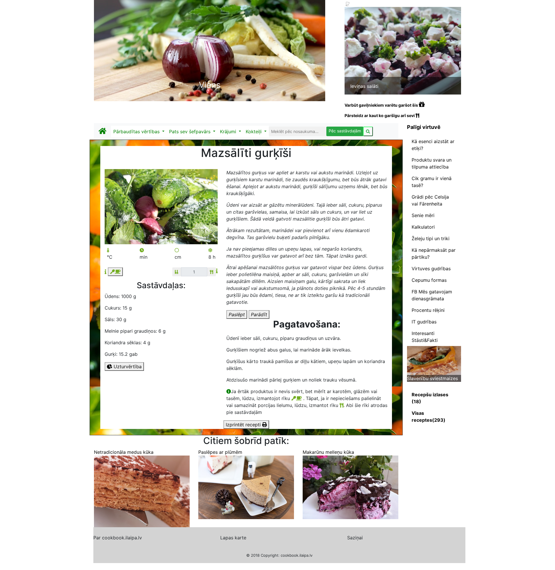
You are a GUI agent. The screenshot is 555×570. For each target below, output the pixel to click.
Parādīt (259, 314)
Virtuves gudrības (431, 268)
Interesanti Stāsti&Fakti (425, 336)
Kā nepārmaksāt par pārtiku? (434, 253)
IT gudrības (424, 322)
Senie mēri (423, 215)
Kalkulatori (423, 227)
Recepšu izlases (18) (430, 398)
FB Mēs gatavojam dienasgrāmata (432, 295)
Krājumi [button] (229, 131)
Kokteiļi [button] (254, 131)
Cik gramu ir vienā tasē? (432, 181)
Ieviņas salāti (364, 86)
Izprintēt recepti (244, 425)
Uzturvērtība (127, 366)
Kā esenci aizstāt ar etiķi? (433, 144)
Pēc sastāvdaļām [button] (345, 130)
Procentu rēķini (428, 310)
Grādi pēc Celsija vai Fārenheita (430, 200)
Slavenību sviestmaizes (432, 378)
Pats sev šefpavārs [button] (190, 131)
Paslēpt (237, 314)
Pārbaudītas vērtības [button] (137, 131)
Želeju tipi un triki (430, 238)
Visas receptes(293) (428, 416)
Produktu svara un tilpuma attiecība (432, 163)
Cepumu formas (429, 280)
